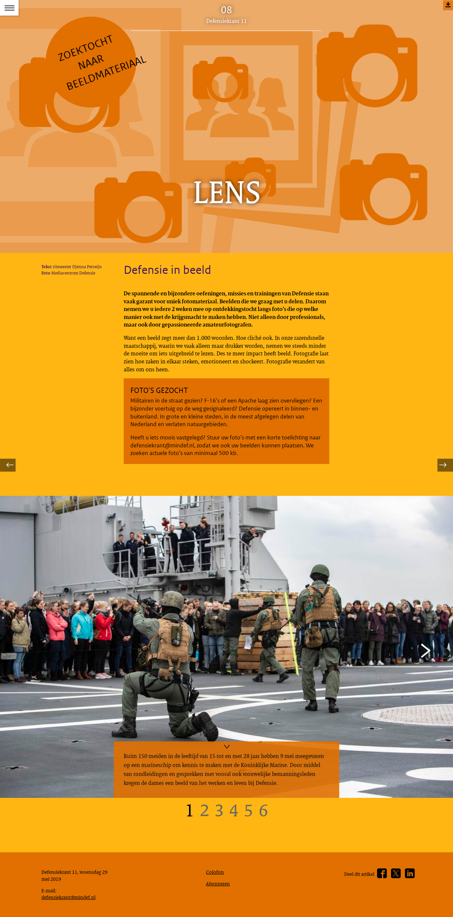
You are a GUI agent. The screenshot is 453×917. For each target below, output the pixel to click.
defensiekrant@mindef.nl (68, 897)
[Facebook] (381, 874)
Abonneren (218, 883)
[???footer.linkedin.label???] (409, 874)
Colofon (215, 872)
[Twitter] (395, 874)
